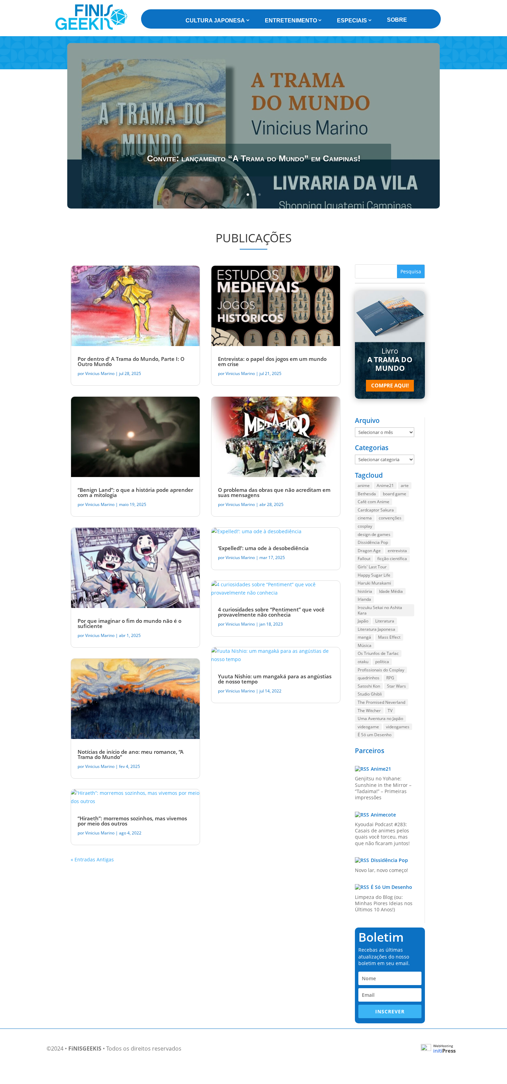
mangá (364, 637)
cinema (365, 518)
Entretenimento (291, 20)
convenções (390, 518)
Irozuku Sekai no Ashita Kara (380, 610)
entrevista (397, 551)
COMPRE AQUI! (390, 385)
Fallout (364, 558)
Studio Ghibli (370, 694)
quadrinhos (368, 678)
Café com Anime (373, 502)
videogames (397, 727)
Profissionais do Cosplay (381, 670)
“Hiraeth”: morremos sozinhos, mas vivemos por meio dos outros (132, 821)
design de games (374, 534)
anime (364, 485)
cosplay (365, 526)
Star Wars (396, 686)
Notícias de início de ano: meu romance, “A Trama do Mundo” (130, 754)
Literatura (384, 621)
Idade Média (391, 591)
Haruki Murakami (374, 583)
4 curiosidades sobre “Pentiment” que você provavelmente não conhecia (271, 612)
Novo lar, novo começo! (381, 870)
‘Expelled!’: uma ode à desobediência (263, 548)
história (365, 591)
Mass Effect (389, 637)
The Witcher (369, 710)
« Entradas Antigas (92, 859)
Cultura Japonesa (215, 20)
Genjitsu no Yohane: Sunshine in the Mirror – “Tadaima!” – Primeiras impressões (383, 788)
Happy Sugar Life (374, 575)
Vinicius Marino (100, 373)
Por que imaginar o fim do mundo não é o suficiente (129, 623)
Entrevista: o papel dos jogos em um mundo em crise (272, 361)
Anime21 (385, 485)
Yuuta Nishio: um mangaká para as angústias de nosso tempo (274, 679)
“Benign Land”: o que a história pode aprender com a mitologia (135, 492)
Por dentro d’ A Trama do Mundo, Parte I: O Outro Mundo (131, 361)
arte (405, 485)
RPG (390, 678)
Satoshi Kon (369, 686)
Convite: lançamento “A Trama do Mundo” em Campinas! (253, 158)
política (382, 662)
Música (364, 645)
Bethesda (367, 494)
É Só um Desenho (374, 735)
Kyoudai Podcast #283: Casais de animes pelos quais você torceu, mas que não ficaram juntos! (382, 834)
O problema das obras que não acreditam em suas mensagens (274, 492)
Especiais (352, 20)
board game (394, 494)
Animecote (383, 814)
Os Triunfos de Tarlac (378, 653)
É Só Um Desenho (391, 887)
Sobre (397, 20)
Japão (363, 621)
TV (390, 710)
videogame (368, 727)
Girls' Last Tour (372, 567)
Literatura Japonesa (376, 629)
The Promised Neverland (381, 702)
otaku (363, 662)
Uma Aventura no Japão (380, 718)
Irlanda (364, 599)
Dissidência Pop (373, 542)
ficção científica (392, 558)
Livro (389, 359)
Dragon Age (369, 551)
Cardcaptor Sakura (376, 510)
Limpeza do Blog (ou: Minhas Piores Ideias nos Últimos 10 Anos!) (383, 903)
